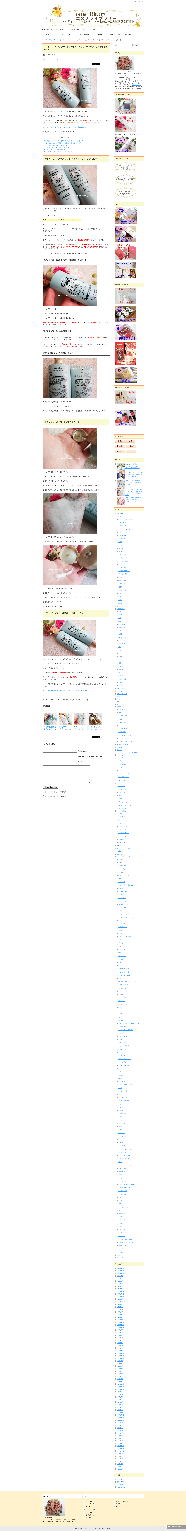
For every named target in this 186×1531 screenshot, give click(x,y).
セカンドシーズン (123, 1004)
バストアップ (122, 637)
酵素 (119, 820)
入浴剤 (120, 545)
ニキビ (120, 631)
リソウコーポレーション (125, 1149)
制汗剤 (120, 587)
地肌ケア (121, 795)
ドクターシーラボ (123, 914)
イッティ (121, 1107)
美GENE (120, 1010)
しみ (119, 611)
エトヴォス (121, 1236)
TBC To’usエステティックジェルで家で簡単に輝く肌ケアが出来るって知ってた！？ (133, 474)
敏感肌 (120, 634)
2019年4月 (120, 1343)
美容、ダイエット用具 (124, 836)
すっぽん (121, 719)
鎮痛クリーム (122, 842)
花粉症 (120, 672)
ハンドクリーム (122, 567)
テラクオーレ (122, 911)
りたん (120, 1104)
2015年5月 (120, 1464)
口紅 (119, 761)
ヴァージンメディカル (124, 891)
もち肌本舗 (121, 1055)
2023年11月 (120, 1268)
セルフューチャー (123, 1075)
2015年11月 (120, 1448)
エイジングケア (122, 640)
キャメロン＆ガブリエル (125, 1239)
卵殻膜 (120, 712)
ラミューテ (121, 882)
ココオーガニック (123, 1097)
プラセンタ (123, 522)
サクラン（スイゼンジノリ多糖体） (127, 752)
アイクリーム (122, 564)
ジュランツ (121, 1249)
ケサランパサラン (123, 875)
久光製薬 (121, 1110)
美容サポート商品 (123, 561)
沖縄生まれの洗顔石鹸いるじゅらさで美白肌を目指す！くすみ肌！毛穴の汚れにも (133, 499)
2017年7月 (120, 1397)
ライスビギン (122, 1136)
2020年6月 (120, 1307)
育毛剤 (120, 799)
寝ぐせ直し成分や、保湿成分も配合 (58, 145)
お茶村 (120, 1039)
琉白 (119, 1017)
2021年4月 (120, 1283)
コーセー (121, 1232)
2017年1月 (120, 1412)
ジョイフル (121, 1133)
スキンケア (48, 34)
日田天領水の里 (122, 1026)
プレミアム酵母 (122, 1168)
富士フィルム (122, 1194)
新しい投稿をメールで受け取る (55, 796)
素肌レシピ (121, 978)
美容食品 (119, 846)
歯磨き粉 (121, 548)
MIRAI (120, 940)
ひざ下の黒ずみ (122, 643)
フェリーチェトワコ (124, 1158)
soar (119, 965)
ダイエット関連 (84, 34)
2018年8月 (120, 1363)
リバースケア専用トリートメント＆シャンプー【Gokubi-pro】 (67, 127)
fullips (120, 930)
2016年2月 (120, 1441)
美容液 (120, 600)
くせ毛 (120, 666)
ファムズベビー (122, 959)
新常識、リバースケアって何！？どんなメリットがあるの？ (63, 141)
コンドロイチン (122, 716)
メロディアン (122, 923)
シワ (119, 660)
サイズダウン (122, 898)
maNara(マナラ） (123, 866)
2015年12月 (120, 1446)
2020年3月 (120, 1314)
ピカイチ (121, 994)
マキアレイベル (122, 872)
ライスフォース (122, 1052)
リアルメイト (122, 997)
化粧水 (120, 593)
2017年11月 (120, 1386)
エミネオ (121, 933)
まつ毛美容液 (122, 764)
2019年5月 (120, 1340)
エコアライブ (122, 1043)
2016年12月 (120, 1415)
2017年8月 (120, 1394)
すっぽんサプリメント (123, 744)
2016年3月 (120, 1438)
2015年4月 (120, 1466)
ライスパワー (122, 732)
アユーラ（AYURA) (124, 1187)
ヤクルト (121, 1197)
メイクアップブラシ (124, 773)
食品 (119, 823)
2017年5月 (120, 1402)
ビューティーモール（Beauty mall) (128, 1023)
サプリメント (122, 555)
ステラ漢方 (121, 1216)
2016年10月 (120, 1420)
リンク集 (118, 1506)
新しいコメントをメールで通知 (55, 792)
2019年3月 (120, 1345)
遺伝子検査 (121, 817)
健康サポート (122, 580)
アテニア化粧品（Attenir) (125, 1084)
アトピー (121, 653)
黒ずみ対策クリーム (124, 571)
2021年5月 (120, 1281)
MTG (119, 1068)
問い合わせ (128, 34)
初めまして (120, 1258)
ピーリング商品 (122, 574)
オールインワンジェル (124, 529)
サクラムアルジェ (123, 1181)
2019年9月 (120, 1330)
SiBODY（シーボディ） (125, 936)
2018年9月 (120, 1361)
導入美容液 (121, 558)
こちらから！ (137, 85)
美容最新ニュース (115, 34)
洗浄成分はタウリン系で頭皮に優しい (59, 147)
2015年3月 (120, 1469)
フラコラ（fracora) (123, 1100)
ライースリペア (122, 907)
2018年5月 (120, 1371)
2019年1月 (120, 1350)
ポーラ (120, 862)
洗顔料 (120, 516)
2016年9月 (120, 1422)
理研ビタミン (122, 1126)
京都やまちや (122, 988)
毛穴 (119, 618)
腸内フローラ (122, 669)
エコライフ (121, 1081)
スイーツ (119, 750)
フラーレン (121, 709)
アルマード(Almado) (124, 1065)
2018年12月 (120, 1353)
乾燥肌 (120, 614)
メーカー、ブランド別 (123, 857)
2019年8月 (120, 1332)
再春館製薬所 (122, 1113)
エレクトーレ (122, 1120)
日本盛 (120, 1117)
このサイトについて (122, 1501)
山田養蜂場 (121, 1171)
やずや (120, 859)
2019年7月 (120, 1335)
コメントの (121, 1484)
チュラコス (121, 1223)
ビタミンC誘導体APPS (125, 741)
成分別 (119, 707)
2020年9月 (120, 1299)
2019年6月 (120, 1338)
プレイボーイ (122, 956)
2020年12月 (120, 1291)
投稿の (120, 1482)
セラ (119, 1033)
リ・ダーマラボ (122, 991)
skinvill (120, 1078)
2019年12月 (120, 1322)
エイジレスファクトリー (125, 969)
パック (120, 603)
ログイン (119, 1479)
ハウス (120, 1088)
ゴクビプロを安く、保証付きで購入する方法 (58, 151)
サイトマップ (140, 1)
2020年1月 (120, 1319)
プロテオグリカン (123, 728)
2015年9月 (120, 1453)
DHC (119, 878)
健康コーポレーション (124, 1059)
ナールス (121, 920)
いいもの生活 (122, 1152)
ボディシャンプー (123, 802)
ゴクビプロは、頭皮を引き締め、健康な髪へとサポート (65, 143)
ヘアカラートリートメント (126, 805)
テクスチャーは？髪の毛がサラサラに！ (57, 149)
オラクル (121, 894)
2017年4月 (120, 1404)
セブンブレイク (122, 927)
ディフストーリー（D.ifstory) (126, 1184)
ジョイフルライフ (123, 1123)
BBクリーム (121, 780)
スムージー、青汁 (123, 826)
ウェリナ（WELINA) (124, 1155)
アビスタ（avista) (123, 972)
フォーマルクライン (124, 1046)
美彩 (118, 701)
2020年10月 (120, 1296)
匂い (119, 647)
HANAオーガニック (124, 904)
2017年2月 (120, 1410)
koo (119, 1007)
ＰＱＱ (120, 725)
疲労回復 (121, 676)
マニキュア (121, 770)
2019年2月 (120, 1348)
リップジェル (122, 532)
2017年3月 (120, 1407)
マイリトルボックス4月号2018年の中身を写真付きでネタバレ (133, 482)
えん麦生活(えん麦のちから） (127, 885)
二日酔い (121, 656)
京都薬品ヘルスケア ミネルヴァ (127, 917)
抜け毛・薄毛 (122, 679)
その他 (119, 1255)
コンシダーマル (122, 1191)
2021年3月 (120, 1286)
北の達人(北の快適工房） (125, 1030)
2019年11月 (120, 1325)
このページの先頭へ (177, 1526)
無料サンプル (121, 688)
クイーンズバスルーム (124, 1207)
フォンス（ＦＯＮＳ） (123, 699)
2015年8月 (120, 1456)
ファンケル (121, 1175)
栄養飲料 (121, 839)
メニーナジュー (122, 1220)
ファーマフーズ (122, 1229)
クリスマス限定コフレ (123, 704)
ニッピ (120, 1200)
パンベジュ (121, 1001)
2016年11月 (120, 1417)
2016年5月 (120, 1433)
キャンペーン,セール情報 (124, 848)
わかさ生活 (121, 1213)
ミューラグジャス (123, 962)
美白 (119, 650)
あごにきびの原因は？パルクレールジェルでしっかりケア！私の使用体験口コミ (133, 466)
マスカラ (121, 767)
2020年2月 (120, 1317)
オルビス (121, 1252)
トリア (120, 1014)
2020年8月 (120, 1301)
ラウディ (121, 1226)
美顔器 (120, 542)
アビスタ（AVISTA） (124, 975)
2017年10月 (120, 1389)
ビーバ (120, 1162)
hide (67, 137)
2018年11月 (120, 1356)
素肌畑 (120, 952)
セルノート (121, 949)
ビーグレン (120, 691)
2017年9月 (120, 1392)
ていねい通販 (122, 1062)
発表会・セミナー (122, 696)
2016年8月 (120, 1425)
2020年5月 (120, 1309)
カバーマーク (122, 901)
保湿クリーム (122, 526)
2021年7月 (120, 1276)
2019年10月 (120, 1327)
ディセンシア (122, 1245)
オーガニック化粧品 (122, 606)
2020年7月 (120, 1304)
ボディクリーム (122, 535)
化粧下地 (121, 757)
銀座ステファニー (123, 1049)
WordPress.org (121, 1487)
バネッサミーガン (123, 1203)
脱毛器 (120, 551)
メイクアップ (60, 34)
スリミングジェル (122, 694)
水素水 (120, 813)
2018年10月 (120, 1358)
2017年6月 (120, 1399)
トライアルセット (99, 34)
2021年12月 (120, 1271)
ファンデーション (123, 777)
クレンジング (122, 590)
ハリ (119, 621)
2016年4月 (120, 1435)
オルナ (120, 1094)
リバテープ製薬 (122, 1091)
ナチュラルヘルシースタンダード (128, 981)
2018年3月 (120, 1376)
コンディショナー (123, 789)
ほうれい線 (121, 624)
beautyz (120, 888)
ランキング (120, 747)
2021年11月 (120, 1273)
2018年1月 (120, 1381)
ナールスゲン (122, 738)
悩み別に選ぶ (121, 609)
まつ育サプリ (122, 584)
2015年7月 (120, 1459)
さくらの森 (121, 1146)
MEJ (119, 946)
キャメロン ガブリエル (125, 1242)
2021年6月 (120, 1278)
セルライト (121, 685)
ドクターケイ (122, 1178)
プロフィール (120, 1504)
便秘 (119, 663)
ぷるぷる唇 (121, 627)
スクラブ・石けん (123, 833)
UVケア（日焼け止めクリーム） (127, 519)
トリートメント (56, 59)
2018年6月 (120, 1368)
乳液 (119, 596)
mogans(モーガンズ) (124, 869)
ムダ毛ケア (121, 682)
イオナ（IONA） (123, 1072)
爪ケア (120, 577)
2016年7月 (120, 1428)
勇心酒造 (121, 1020)
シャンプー (46, 59)
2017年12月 (120, 1384)
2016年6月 (120, 1430)
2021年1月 (120, 1289)
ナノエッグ (121, 1139)
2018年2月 (120, 1379)
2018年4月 (120, 1374)
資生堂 (120, 1129)
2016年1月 (120, 1443)
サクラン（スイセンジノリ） (126, 735)
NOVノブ (121, 1210)
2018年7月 (120, 1366)
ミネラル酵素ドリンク (126, 984)
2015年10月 (120, 1451)
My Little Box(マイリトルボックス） (129, 1165)
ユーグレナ (121, 1142)
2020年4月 (120, 1312)
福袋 (119, 851)
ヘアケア (71, 34)
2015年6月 (120, 1461)
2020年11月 (120, 1294)
